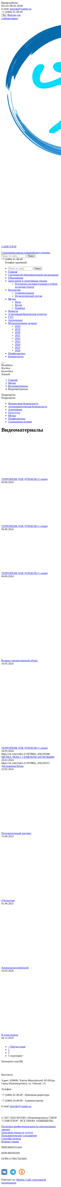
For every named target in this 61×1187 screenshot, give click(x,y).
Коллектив (14, 289)
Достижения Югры (12, 766)
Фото (18, 302)
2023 (17, 341)
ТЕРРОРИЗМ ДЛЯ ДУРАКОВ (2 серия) (24, 479)
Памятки (20, 308)
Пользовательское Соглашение (19, 1135)
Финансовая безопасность (23, 403)
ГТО (10, 317)
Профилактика (16, 353)
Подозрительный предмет (16, 833)
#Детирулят (8, 900)
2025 (17, 347)
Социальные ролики (20, 421)
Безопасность (16, 356)
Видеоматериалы (18, 386)
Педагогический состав (28, 296)
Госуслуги (14, 412)
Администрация (24, 292)
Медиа (12, 299)
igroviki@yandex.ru (20, 8)
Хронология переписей (14, 967)
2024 (17, 344)
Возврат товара (10, 1141)
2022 (17, 338)
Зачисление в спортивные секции (27, 280)
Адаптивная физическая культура (27, 314)
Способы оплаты (11, 1138)
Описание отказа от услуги (17, 1132)
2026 (17, 350)
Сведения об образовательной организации (33, 274)
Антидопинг (15, 320)
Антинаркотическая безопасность (27, 406)
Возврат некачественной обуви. (19, 660)
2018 (17, 326)
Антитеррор (15, 409)
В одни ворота (9, 1034)
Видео (18, 305)
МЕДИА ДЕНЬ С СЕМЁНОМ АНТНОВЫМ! (27, 757)
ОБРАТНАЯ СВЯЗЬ (16, 1066)
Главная (12, 271)
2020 (17, 332)
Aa (4, 15)
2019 (17, 329)
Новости (13, 311)
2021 (17, 335)
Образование (15, 277)
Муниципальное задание (22, 323)
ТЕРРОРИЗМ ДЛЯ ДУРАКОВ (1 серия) (24, 526)
